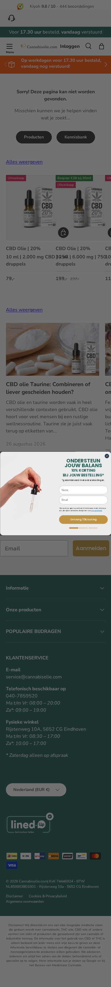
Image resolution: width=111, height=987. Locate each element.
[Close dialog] (106, 456)
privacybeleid (96, 510)
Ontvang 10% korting (83, 519)
